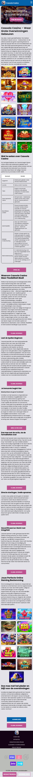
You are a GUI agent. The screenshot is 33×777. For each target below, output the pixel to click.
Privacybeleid (16, 747)
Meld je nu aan (16, 428)
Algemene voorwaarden (16, 745)
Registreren (9, 774)
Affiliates (16, 739)
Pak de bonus (16, 19)
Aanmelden (23, 774)
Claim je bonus (16, 333)
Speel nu (16, 270)
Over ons (16, 737)
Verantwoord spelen (16, 742)
